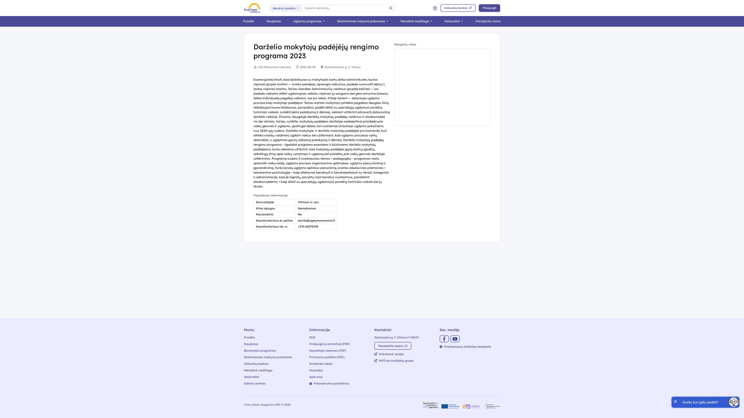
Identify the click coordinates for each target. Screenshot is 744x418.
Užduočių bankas (256, 364)
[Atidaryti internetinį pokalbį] (733, 402)
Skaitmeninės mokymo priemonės (361, 21)
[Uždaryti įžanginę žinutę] (675, 401)
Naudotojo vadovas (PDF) (327, 350)
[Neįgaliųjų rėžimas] (435, 8)
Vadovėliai (452, 21)
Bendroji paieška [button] (284, 8)
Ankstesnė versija (391, 354)
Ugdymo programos (307, 21)
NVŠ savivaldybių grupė (396, 360)
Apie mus (315, 377)
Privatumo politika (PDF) (327, 357)
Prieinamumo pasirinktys (331, 383)
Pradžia (248, 21)
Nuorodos (316, 370)
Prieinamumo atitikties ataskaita (467, 347)
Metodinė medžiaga (415, 21)
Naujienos (274, 21)
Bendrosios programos (260, 350)
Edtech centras (254, 383)
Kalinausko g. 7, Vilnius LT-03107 (396, 337)
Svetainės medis (320, 364)
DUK (312, 337)
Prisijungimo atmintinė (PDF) (329, 344)
